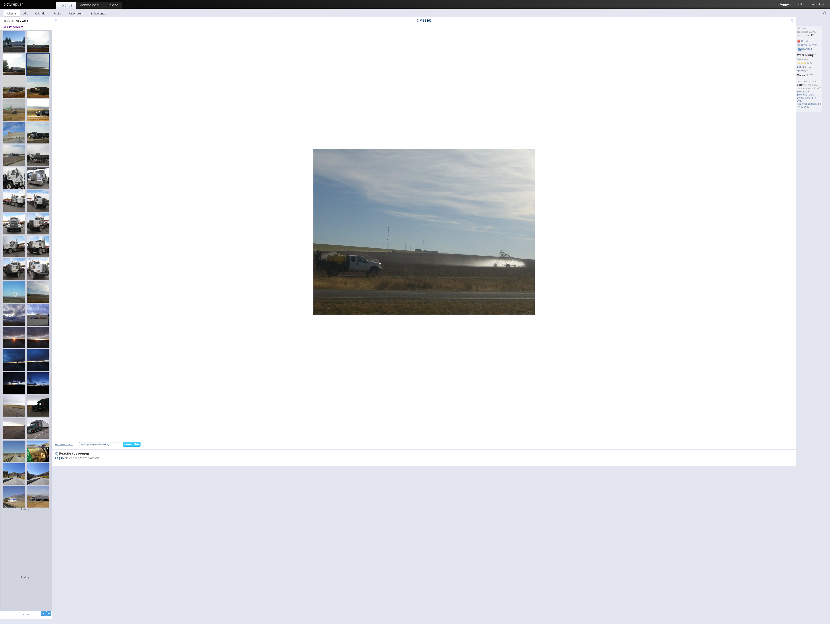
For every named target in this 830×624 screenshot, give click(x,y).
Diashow (26, 614)
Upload (112, 4)
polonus (807, 35)
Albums (11, 13)
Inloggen (784, 4)
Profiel (58, 13)
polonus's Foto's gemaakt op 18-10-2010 (807, 97)
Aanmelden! (89, 4)
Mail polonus (97, 13)
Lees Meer (817, 4)
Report (804, 41)
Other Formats (809, 44)
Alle (25, 13)
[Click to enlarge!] (424, 232)
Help (801, 4)
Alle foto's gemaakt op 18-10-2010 (809, 105)
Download (806, 48)
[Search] (824, 13)
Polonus (65, 5)
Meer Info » (803, 91)
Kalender (41, 13)
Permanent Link (64, 444)
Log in (800, 66)
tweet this (131, 444)
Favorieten (76, 13)
